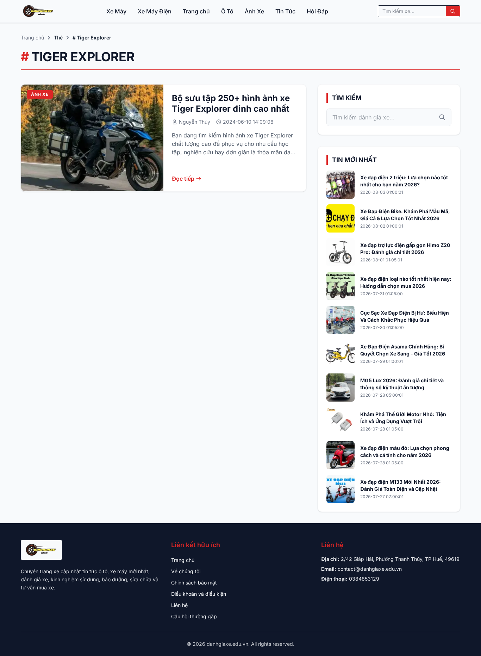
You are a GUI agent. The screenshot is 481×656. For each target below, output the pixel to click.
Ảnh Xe (254, 11)
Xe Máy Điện (154, 11)
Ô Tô (227, 11)
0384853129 (364, 579)
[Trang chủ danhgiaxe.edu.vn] (38, 11)
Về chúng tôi (185, 571)
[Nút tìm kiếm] (453, 11)
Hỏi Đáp (317, 11)
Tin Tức (285, 11)
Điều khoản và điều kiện (198, 594)
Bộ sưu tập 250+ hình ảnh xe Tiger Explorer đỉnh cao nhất (231, 103)
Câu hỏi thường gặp (194, 616)
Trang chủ (196, 11)
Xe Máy (116, 11)
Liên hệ (179, 605)
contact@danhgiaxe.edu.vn (370, 569)
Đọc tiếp (183, 178)
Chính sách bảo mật (194, 583)
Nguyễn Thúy (194, 122)
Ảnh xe (40, 94)
